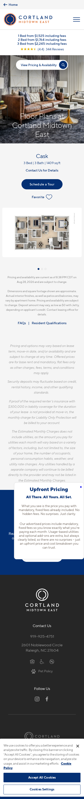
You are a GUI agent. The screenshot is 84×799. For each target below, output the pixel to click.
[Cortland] (42, 736)
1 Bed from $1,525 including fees (42, 36)
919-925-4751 (42, 636)
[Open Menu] (76, 19)
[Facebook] (47, 699)
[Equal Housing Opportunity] (32, 661)
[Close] (78, 746)
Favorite (38, 197)
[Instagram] (37, 699)
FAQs (22, 323)
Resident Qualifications (49, 323)
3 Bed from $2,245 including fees (42, 43)
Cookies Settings (42, 789)
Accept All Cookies (42, 777)
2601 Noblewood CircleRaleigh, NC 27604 (42, 648)
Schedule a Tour (42, 184)
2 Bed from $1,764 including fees (42, 40)
